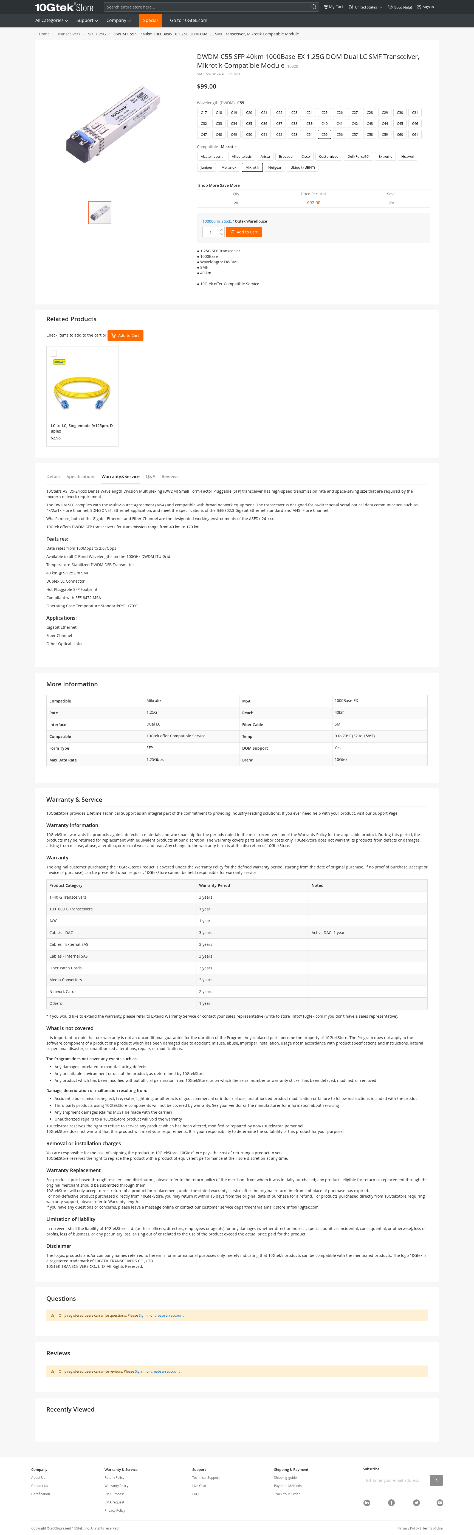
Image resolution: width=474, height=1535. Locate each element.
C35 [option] (249, 123)
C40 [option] (324, 123)
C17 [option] (204, 112)
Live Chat (199, 1485)
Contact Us (39, 1485)
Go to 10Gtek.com (188, 20)
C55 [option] (324, 134)
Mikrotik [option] (252, 167)
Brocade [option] (285, 156)
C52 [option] (279, 134)
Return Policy (114, 1477)
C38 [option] (294, 123)
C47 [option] (204, 134)
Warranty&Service (120, 476)
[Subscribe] (436, 1480)
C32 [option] (204, 123)
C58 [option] (370, 134)
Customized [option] (328, 156)
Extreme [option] (385, 156)
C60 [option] (400, 134)
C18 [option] (219, 112)
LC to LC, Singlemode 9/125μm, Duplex (82, 428)
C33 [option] (219, 123)
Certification (40, 1494)
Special (150, 20)
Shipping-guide (285, 1477)
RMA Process (115, 1494)
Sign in (144, 1315)
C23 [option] (294, 112)
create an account (169, 1315)
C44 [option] (385, 123)
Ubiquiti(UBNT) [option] (302, 167)
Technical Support (205, 1477)
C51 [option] (264, 134)
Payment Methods (288, 1485)
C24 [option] (309, 112)
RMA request (114, 1502)
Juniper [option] (206, 167)
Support (85, 20)
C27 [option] (355, 112)
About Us (38, 1477)
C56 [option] (340, 134)
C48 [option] (219, 134)
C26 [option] (340, 112)
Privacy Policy (115, 1510)
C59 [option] (385, 134)
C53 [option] (294, 134)
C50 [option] (249, 134)
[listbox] (313, 124)
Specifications (81, 476)
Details (53, 476)
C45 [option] (400, 123)
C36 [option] (264, 123)
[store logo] (64, 7)
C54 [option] (309, 134)
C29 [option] (385, 112)
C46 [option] (415, 123)
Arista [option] (265, 156)
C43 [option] (370, 123)
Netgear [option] (274, 167)
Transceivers (68, 33)
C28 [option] (370, 112)
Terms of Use (432, 1528)
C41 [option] (340, 123)
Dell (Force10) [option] (358, 156)
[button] (123, 212)
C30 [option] (400, 112)
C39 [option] (309, 123)
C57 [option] (355, 134)
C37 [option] (279, 123)
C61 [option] (415, 134)
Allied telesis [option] (242, 156)
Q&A (151, 476)
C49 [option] (234, 134)
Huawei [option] (407, 156)
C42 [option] (355, 123)
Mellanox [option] (228, 167)
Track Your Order (287, 1494)
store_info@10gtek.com (302, 1016)
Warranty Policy (116, 1485)
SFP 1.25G (97, 33)
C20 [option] (249, 112)
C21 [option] (264, 112)
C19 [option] (234, 112)
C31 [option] (415, 112)
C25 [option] (324, 112)
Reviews (170, 476)
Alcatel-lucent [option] (212, 156)
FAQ (195, 1494)
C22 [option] (279, 112)
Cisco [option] (305, 156)
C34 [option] (234, 123)
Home (44, 33)
